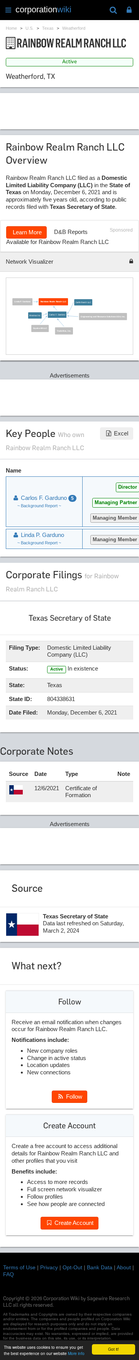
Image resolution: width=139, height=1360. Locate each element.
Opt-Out (72, 1267)
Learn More (26, 232)
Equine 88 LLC (40, 328)
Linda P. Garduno (22, 302)
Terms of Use (19, 1267)
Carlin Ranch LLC (83, 302)
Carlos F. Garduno (57, 315)
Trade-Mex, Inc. (64, 331)
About (124, 1267)
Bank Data (99, 1267)
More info (76, 1353)
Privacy (49, 1267)
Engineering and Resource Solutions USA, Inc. (103, 316)
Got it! (113, 1349)
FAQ (8, 1274)
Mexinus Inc (35, 315)
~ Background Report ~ (39, 505)
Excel (120, 433)
